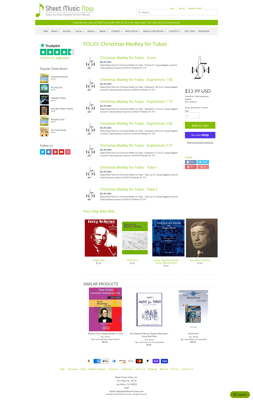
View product (105, 312)
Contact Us (187, 369)
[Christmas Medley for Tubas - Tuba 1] (90, 178)
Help (62, 369)
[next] (212, 317)
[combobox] (177, 12)
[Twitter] (42, 152)
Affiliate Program (97, 369)
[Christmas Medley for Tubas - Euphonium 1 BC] (90, 90)
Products (113, 369)
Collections (127, 369)
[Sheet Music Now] (64, 10)
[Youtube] (61, 152)
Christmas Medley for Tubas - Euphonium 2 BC (136, 123)
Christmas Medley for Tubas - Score (128, 57)
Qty (187, 110)
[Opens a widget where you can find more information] (240, 395)
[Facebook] (49, 152)
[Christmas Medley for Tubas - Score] (90, 68)
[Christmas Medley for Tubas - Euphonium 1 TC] (90, 112)
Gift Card (140, 369)
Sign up (182, 8)
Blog (83, 369)
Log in (172, 8)
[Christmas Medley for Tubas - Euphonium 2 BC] (90, 134)
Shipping (152, 369)
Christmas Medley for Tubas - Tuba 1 (129, 167)
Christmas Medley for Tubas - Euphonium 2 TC (136, 145)
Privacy (175, 369)
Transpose (73, 369)
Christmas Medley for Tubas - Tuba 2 (129, 189)
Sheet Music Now (125, 394)
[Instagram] (67, 152)
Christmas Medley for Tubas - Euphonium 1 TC (136, 101)
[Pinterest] (55, 152)
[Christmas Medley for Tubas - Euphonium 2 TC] (90, 156)
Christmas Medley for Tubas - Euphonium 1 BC (136, 79)
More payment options (200, 142)
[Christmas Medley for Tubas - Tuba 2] (90, 200)
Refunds (164, 369)
